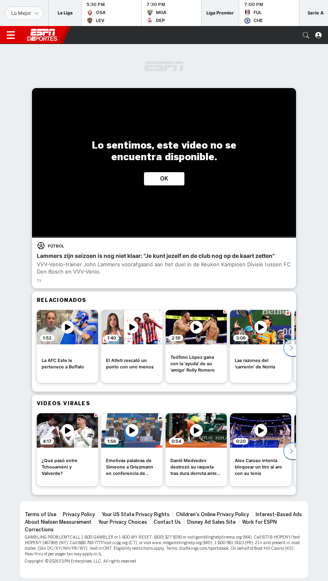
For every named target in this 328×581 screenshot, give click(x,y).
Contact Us (167, 522)
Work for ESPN (259, 522)
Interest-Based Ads (279, 514)
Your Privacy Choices (122, 522)
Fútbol (56, 245)
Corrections (39, 530)
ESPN (42, 35)
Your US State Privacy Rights (136, 514)
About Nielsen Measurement (58, 522)
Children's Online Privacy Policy (212, 514)
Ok (164, 178)
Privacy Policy (79, 514)
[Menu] (11, 35)
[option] (67, 346)
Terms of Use (40, 514)
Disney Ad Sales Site (211, 522)
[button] (306, 35)
